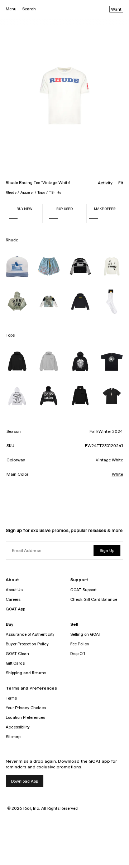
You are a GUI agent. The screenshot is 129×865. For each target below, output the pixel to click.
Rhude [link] (12, 240)
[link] (17, 266)
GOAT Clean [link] (17, 654)
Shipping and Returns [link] (26, 673)
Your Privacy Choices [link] (26, 708)
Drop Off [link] (77, 654)
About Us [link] (14, 590)
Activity (105, 183)
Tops (41, 192)
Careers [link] (13, 600)
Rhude (11, 192)
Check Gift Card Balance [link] (93, 600)
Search (29, 9)
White (117, 474)
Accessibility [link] (18, 727)
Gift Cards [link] (15, 663)
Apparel (27, 192)
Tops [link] (10, 335)
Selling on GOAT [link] (85, 634)
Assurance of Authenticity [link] (30, 634)
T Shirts (55, 192)
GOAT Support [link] (83, 590)
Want (116, 9)
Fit (120, 183)
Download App (24, 781)
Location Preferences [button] (25, 718)
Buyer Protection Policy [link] (27, 644)
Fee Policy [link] (79, 644)
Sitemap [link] (13, 737)
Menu (11, 9)
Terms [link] (11, 698)
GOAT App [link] (15, 609)
